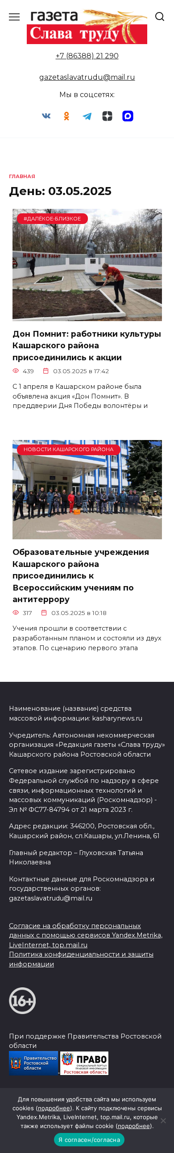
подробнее (54, 1108)
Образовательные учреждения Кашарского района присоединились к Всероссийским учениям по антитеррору (80, 575)
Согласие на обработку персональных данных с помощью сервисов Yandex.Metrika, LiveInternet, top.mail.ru (85, 935)
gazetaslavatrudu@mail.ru (87, 77)
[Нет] (162, 1120)
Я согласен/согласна (89, 1139)
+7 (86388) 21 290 (87, 56)
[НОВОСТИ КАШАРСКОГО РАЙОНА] (87, 534)
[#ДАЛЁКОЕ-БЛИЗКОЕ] (87, 315)
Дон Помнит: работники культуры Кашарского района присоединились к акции (86, 345)
